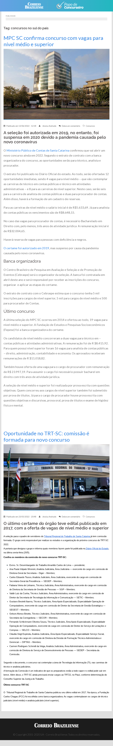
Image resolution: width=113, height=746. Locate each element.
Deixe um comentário (71, 126)
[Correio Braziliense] (36, 5)
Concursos (90, 126)
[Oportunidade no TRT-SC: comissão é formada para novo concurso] (56, 477)
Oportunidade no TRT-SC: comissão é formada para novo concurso (46, 436)
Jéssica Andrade (49, 126)
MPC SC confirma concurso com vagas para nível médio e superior (53, 41)
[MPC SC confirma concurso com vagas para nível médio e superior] (56, 84)
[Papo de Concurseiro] (68, 5)
